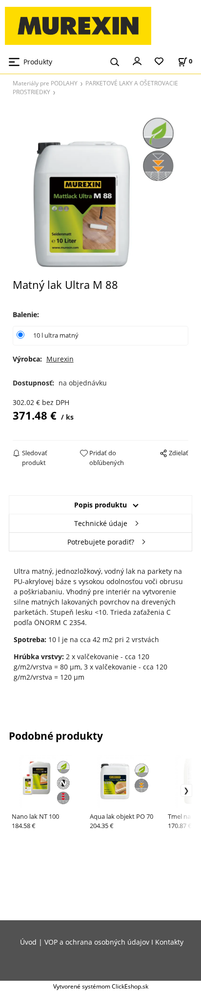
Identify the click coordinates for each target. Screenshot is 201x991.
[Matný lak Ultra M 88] (101, 190)
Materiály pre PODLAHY (45, 83)
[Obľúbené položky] (159, 62)
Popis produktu (100, 504)
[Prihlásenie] (137, 60)
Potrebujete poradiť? (100, 541)
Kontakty (169, 942)
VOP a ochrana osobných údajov (96, 942)
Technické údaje (100, 523)
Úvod (28, 942)
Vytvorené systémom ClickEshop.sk (100, 986)
